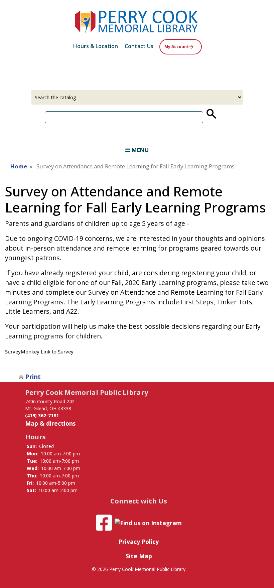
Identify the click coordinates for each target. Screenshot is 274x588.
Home (18, 166)
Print (33, 376)
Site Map (139, 556)
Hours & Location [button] (95, 46)
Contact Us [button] (139, 46)
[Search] (211, 114)
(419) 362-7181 (42, 415)
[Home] (137, 20)
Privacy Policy (139, 542)
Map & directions (50, 423)
